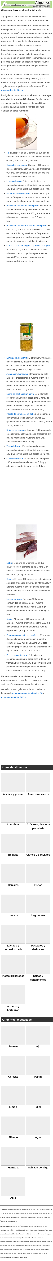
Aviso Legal (23, 1257)
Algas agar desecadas (17, 374)
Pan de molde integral (16, 655)
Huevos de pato (13, 181)
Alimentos (42, 2)
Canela (9, 579)
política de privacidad (11, 1257)
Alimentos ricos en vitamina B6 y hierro (22, 10)
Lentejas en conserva (16, 358)
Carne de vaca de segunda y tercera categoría (28, 245)
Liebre (9, 563)
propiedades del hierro (12, 90)
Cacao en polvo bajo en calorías (21, 635)
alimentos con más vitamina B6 (27, 693)
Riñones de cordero (15, 430)
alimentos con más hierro (13, 697)
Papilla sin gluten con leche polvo (22, 205)
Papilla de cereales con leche (20, 414)
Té (7, 153)
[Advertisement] (26, 290)
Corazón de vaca (14, 458)
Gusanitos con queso (16, 165)
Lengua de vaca (14, 599)
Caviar (9, 619)
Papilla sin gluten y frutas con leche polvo (26, 225)
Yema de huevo (13, 446)
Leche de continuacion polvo (20, 394)
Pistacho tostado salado (17, 193)
